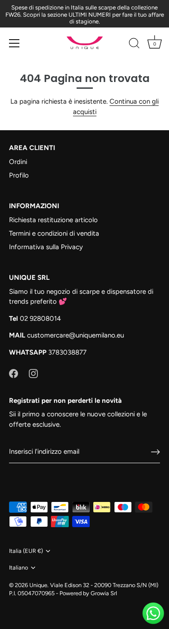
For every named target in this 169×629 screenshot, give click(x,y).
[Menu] (14, 43)
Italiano (18, 567)
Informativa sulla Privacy (46, 247)
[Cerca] (134, 45)
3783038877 (67, 352)
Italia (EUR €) (26, 550)
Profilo (19, 175)
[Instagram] (33, 373)
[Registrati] (155, 451)
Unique (38, 585)
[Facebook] (13, 373)
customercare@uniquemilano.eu (75, 335)
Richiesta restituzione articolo (53, 220)
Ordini (18, 162)
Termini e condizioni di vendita (54, 233)
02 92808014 (40, 318)
